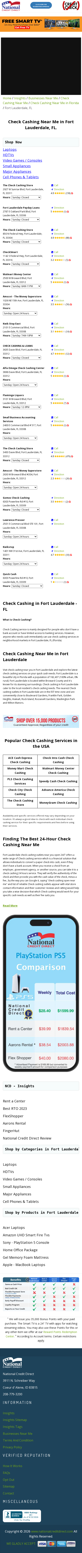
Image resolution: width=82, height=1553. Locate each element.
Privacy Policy (12, 1447)
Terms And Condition (18, 1440)
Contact (8, 1493)
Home (7, 98)
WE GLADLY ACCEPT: (21, 1544)
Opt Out (8, 1480)
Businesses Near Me (43, 98)
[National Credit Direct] (11, 6)
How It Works (12, 1466)
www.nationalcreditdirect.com (52, 1531)
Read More (10, 905)
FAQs (6, 1473)
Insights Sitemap (15, 1420)
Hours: (7, 197)
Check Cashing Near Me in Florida (55, 103)
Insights (20, 98)
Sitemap (8, 1486)
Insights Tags (13, 1427)
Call (56, 185)
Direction (59, 189)
